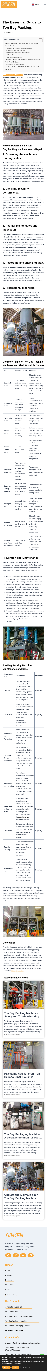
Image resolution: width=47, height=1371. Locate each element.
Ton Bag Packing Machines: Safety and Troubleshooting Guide (21, 1015)
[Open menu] (45, 4)
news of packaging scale (13, 1034)
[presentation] (23, 995)
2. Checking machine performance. (17, 50)
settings (18, 1363)
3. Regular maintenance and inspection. (18, 52)
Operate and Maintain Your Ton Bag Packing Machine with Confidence (21, 1196)
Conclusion (8, 69)
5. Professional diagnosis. (14, 57)
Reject (15, 1367)
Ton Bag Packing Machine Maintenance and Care (22, 67)
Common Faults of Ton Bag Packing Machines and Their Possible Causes (22, 61)
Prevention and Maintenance (15, 64)
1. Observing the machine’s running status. (19, 48)
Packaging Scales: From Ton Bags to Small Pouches (22, 1075)
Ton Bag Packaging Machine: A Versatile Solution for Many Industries (22, 1136)
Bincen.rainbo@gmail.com (24, 1354)
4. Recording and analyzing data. (16, 55)
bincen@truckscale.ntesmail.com (29, 1343)
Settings (25, 1367)
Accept (6, 1367)
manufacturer (23, 817)
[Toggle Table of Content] (39, 40)
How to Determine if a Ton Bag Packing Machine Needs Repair (21, 45)
